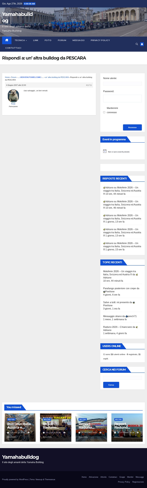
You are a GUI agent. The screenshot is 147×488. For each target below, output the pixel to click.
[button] (137, 44)
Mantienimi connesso (112, 110)
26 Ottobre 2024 (126, 433)
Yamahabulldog (20, 457)
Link (35, 40)
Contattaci (13, 48)
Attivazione (93, 477)
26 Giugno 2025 (89, 433)
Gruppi (122, 477)
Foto (48, 40)
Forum (62, 40)
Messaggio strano (112, 316)
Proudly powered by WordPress (15, 479)
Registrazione (138, 482)
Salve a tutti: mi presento (116, 302)
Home (7, 77)
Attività (103, 477)
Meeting (11, 419)
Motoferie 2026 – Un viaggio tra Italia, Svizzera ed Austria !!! (122, 190)
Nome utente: (110, 78)
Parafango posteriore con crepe (119, 288)
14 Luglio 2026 (53, 433)
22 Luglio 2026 (18, 433)
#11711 (89, 85)
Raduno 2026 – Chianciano (117, 327)
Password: (108, 91)
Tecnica (20, 40)
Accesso (132, 127)
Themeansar (50, 479)
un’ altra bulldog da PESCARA (57, 77)
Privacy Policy (100, 40)
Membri (130, 477)
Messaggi (78, 40)
